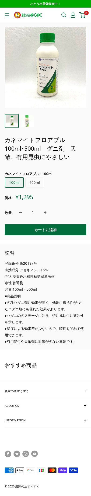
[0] (82, 15)
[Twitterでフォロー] (17, 454)
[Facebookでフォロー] (8, 454)
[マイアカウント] (73, 15)
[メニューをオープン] (7, 15)
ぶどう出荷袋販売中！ (45, 4)
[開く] (63, 15)
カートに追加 (45, 229)
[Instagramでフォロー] (25, 454)
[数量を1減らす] (20, 212)
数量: (9, 212)
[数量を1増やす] (45, 212)
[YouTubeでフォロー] (34, 454)
